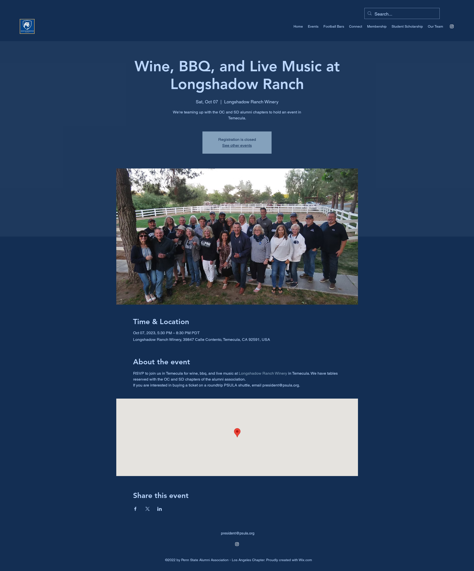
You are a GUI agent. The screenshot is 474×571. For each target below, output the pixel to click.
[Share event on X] (147, 509)
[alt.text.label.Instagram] (451, 26)
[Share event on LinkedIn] (159, 509)
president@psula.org (237, 533)
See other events (237, 145)
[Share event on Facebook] (135, 509)
